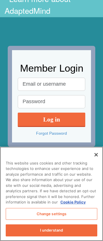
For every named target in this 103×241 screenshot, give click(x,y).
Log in (51, 119)
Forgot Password (51, 133)
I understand (51, 230)
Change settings (52, 213)
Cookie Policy (73, 202)
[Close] (96, 154)
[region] (51, 194)
